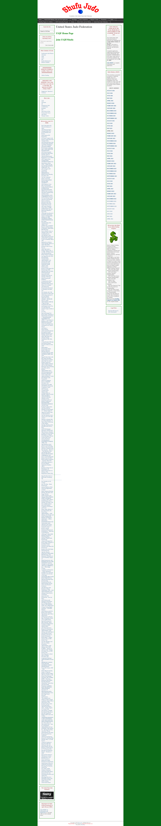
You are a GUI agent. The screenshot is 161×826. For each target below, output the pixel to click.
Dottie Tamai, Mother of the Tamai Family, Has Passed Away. (47, 511)
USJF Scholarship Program (61, 22)
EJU (42, 59)
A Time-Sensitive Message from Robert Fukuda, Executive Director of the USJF (47, 344)
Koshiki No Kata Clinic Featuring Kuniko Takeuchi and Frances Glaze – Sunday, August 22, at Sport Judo (47, 706)
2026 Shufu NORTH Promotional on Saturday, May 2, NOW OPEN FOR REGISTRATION (47, 148)
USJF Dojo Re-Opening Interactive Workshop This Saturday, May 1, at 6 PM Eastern (47, 738)
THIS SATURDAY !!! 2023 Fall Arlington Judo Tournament (48, 378)
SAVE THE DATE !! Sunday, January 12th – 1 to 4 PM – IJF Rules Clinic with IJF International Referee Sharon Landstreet (47, 252)
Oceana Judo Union (46, 112)
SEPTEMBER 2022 (112, 206)
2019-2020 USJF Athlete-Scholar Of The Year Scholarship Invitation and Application (48, 773)
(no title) (43, 311)
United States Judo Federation (100, 22)
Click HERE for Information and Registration (44, 811)
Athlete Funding (45, 75)
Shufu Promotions (46, 758)
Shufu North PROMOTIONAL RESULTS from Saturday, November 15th (47, 173)
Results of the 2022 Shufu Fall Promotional (47, 550)
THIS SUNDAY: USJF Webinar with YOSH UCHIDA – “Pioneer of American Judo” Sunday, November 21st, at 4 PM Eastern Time (47, 649)
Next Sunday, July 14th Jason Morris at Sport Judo (47, 293)
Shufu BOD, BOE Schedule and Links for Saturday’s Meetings (47, 275)
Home (40, 19)
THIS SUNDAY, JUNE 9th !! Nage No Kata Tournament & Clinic (47, 303)
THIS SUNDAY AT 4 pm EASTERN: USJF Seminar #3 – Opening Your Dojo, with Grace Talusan (47, 729)
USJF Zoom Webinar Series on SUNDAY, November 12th (46, 382)
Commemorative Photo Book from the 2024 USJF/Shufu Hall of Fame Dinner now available (47, 283)
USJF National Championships (45, 389)
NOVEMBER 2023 (111, 171)
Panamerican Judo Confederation (46, 106)
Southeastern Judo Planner (47, 53)
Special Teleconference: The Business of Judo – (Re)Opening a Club (47, 756)
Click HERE (110, 63)
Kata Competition (83, 19)
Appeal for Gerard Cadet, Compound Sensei (47, 413)
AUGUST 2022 (110, 208)
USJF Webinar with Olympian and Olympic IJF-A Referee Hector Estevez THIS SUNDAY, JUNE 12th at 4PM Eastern (48, 603)
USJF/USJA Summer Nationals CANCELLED (47, 429)
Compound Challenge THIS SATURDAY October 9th (48, 659)
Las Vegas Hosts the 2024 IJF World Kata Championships (47, 257)
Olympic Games (45, 115)
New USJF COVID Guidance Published (46, 769)
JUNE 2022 (110, 214)
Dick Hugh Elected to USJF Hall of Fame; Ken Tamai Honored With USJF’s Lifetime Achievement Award (47, 779)
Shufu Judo (80, 822)
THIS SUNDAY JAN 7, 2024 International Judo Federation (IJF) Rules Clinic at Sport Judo (47, 372)
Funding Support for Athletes (46, 22)
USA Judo (44, 55)
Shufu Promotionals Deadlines (46, 279)
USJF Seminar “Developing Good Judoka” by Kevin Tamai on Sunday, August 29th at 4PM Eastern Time (47, 699)
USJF (43, 56)
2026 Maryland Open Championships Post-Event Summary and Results (46, 131)
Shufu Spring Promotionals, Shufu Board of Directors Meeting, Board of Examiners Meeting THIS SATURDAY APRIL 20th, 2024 (47, 351)
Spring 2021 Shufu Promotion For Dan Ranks (47, 761)
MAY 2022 (109, 216)
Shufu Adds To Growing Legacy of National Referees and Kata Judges (47, 672)
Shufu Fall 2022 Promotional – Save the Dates (47, 597)
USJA (43, 58)
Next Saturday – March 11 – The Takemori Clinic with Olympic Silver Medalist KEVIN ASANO (47, 451)
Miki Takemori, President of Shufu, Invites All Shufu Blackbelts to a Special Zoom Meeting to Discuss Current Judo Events (47, 434)
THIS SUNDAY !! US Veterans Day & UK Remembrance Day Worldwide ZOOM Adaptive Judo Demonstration (46, 264)
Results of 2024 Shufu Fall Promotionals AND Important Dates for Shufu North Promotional (48, 270)
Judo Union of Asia (46, 111)
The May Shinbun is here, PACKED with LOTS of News (47, 426)
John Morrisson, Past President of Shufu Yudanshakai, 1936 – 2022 (48, 589)
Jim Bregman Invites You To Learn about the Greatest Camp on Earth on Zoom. (48, 308)
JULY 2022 (109, 211)
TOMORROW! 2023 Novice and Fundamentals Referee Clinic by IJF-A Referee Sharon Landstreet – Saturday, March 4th (47, 458)
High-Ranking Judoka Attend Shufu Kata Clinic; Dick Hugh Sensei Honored (47, 693)
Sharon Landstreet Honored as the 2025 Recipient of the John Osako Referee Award (46, 202)
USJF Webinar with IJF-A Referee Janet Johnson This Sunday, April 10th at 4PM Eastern (47, 613)
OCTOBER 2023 (111, 173)
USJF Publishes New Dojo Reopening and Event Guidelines (47, 734)
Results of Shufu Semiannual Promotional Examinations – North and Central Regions (47, 530)
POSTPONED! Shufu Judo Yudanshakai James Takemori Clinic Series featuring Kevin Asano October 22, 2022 (47, 524)
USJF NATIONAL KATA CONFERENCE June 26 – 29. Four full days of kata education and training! (47, 197)
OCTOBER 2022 (111, 203)
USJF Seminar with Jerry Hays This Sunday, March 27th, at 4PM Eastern (47, 618)
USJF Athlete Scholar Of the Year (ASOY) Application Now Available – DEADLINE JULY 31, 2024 (47, 297)
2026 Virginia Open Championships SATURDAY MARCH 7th (47, 160)
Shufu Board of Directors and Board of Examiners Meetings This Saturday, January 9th (47, 765)
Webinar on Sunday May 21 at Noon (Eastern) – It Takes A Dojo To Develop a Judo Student (47, 421)
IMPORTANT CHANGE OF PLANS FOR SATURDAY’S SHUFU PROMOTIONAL (47, 664)
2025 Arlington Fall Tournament (46, 169)
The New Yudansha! (46, 177)
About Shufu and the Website (84, 22)
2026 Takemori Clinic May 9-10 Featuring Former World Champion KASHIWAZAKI (47, 186)
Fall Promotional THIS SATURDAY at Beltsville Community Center (47, 386)
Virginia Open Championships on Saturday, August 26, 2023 (47, 393)
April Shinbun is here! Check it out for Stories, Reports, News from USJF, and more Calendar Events (47, 446)
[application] (47, 795)
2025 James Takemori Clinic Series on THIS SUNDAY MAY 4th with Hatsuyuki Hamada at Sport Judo (47, 209)
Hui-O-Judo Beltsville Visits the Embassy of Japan (46, 127)
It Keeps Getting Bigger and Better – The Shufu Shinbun (47, 608)
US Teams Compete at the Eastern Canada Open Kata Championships (48, 139)
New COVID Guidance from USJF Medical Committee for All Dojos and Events (47, 505)
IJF (42, 104)
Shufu (111, 19)
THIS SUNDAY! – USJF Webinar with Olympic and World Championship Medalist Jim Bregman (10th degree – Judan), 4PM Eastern (48, 517)
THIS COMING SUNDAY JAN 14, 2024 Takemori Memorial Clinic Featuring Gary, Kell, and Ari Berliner (48, 366)
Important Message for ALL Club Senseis (113, 311)
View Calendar (48, 45)
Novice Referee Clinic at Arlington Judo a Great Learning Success (47, 232)
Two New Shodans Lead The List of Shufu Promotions (47, 643)
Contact (72, 22)
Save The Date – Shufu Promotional (47, 485)
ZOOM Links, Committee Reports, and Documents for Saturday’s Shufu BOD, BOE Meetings (47, 227)
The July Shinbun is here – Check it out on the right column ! (48, 416)
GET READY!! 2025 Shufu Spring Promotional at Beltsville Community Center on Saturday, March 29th (48, 238)
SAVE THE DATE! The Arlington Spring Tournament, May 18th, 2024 (47, 338)
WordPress (83, 824)
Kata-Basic (74, 19)
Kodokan (44, 108)
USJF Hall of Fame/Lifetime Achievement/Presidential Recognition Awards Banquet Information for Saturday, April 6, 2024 (47, 331)
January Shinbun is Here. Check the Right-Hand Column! (47, 488)
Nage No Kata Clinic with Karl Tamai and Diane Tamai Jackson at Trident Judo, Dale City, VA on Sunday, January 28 (47, 359)
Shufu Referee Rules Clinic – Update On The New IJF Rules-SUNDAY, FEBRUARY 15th (47, 165)
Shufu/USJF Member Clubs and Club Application (55, 19)
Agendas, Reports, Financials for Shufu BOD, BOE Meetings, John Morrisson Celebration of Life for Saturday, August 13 (47, 555)
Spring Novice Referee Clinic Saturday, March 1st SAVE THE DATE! (48, 244)
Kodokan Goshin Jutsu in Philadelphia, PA (47, 468)
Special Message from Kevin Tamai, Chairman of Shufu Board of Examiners (47, 314)
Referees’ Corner (94, 19)
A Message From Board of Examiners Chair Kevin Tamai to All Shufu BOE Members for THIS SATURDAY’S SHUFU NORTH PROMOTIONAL (47, 217)
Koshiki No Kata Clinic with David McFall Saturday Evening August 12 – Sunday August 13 (47, 408)
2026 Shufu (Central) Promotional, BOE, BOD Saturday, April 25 (47, 153)
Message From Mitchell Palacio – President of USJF (47, 752)
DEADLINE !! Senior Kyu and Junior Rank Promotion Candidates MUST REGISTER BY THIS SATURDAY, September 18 (47, 686)
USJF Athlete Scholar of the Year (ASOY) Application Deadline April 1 (47, 464)
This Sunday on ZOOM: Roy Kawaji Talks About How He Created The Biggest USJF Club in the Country (47, 713)
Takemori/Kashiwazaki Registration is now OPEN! (48, 157)
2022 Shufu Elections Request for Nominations (47, 628)
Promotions (103, 19)
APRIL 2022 (110, 219)
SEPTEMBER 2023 (112, 176)
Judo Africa (44, 114)
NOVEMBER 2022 (111, 201)
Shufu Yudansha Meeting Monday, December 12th (47, 492)
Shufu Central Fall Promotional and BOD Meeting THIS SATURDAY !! (47, 180)
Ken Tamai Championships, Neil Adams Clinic (46, 223)
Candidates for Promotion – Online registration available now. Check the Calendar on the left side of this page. (47, 572)
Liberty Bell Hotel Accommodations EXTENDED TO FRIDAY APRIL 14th (47, 440)
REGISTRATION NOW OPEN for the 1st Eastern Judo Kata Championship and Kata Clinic (47, 191)
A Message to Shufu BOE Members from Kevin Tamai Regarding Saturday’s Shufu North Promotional (47, 536)
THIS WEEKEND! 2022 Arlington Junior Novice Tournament (47, 593)
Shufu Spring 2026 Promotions (46, 136)
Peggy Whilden (45, 494)
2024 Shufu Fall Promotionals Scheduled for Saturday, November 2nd (47, 288)
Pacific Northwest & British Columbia (46, 61)
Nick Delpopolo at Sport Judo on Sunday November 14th (47, 655)
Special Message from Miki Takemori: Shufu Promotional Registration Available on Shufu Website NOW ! (47, 623)
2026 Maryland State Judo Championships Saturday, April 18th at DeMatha (47, 144)
